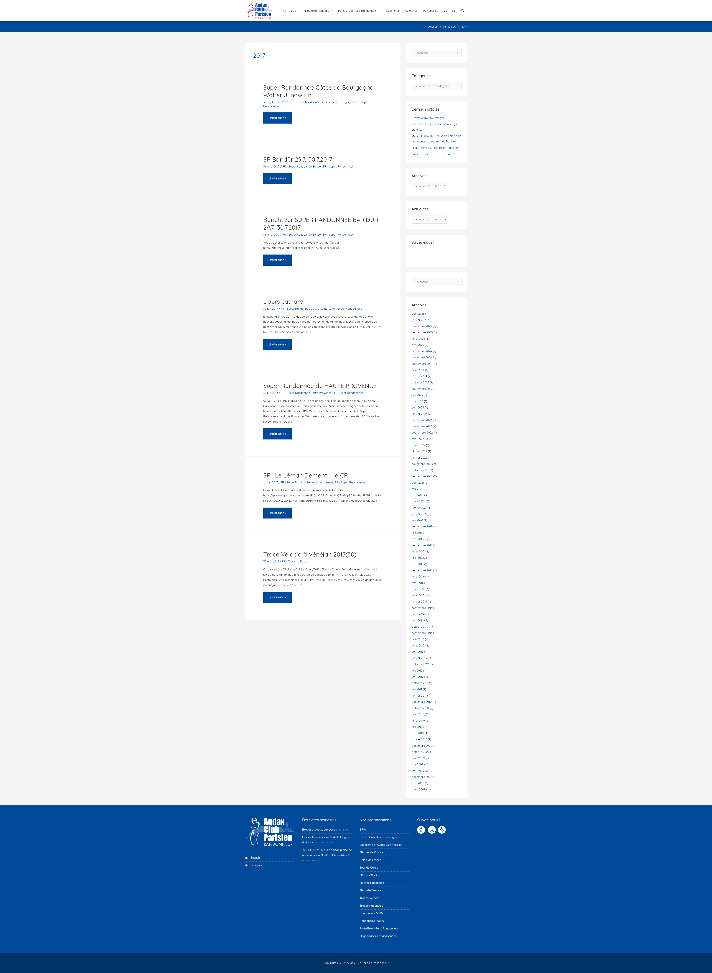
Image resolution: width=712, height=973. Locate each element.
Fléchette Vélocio (371, 890)
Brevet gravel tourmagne (428, 118)
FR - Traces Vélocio (294, 561)
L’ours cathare (283, 301)
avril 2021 (417, 495)
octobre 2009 (420, 752)
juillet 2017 (418, 551)
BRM (363, 829)
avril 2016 (417, 583)
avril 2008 (418, 783)
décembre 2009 (422, 745)
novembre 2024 (422, 357)
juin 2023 (417, 395)
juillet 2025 (418, 338)
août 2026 (418, 313)
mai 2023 (417, 401)
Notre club (289, 10)
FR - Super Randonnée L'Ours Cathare (305, 308)
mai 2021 (417, 489)
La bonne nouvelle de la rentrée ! (433, 154)
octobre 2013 (420, 626)
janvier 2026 (419, 320)
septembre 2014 (422, 608)
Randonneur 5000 (371, 913)
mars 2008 (419, 789)
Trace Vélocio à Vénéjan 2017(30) (310, 554)
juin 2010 (417, 726)
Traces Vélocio (369, 898)
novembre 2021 (421, 464)
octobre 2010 (420, 708)
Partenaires (430, 10)
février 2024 (419, 376)
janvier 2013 (419, 658)
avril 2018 (418, 539)
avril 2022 (418, 439)
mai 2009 (417, 764)
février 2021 (419, 507)
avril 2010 (418, 733)
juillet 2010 (418, 720)
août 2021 (418, 482)
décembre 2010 (422, 701)
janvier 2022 (419, 457)
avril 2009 (418, 770)
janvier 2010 (419, 739)
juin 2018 (417, 532)
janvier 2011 (419, 695)
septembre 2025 (422, 332)
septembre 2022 (422, 432)
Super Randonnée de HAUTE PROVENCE (319, 385)
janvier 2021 (419, 514)
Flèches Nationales (372, 883)
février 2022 (419, 451)
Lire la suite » (277, 120)
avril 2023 (418, 407)
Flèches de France (371, 852)
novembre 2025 (422, 326)
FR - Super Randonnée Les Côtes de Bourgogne (322, 102)
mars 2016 (418, 589)
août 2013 (418, 639)
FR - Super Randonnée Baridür (302, 166)
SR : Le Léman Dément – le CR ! (307, 475)
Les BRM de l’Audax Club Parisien (381, 844)
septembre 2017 (422, 545)
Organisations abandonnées (378, 936)
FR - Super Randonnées (338, 166)
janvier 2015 (419, 601)
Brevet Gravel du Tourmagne (378, 837)
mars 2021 (418, 501)
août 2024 (418, 370)
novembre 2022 (422, 426)
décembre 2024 (422, 351)
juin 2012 (417, 670)
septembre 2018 (422, 526)
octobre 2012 (420, 664)
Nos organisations (317, 10)
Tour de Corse (369, 867)
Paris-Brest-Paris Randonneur (357, 10)
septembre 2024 (422, 363)
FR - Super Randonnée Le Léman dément (307, 482)
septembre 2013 (422, 633)
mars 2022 (418, 445)
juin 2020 (417, 520)
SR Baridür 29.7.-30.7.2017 (297, 159)
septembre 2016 (422, 570)
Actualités (411, 10)
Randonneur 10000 (372, 921)
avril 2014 (417, 620)
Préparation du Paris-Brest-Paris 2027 (436, 148)
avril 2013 (417, 651)
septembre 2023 (422, 388)
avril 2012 (417, 676)
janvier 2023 (419, 414)
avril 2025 (418, 345)
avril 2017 (417, 564)
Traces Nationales (371, 905)
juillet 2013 (418, 645)
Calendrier (392, 10)
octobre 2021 (420, 470)
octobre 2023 (420, 382)
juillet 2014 (418, 614)
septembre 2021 (422, 476)
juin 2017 (417, 557)
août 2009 (418, 758)
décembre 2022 (422, 420)
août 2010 (418, 714)
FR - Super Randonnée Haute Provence (306, 393)
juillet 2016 (418, 576)
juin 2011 (417, 689)
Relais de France (370, 860)
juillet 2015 (418, 595)
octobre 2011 (420, 683)
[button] (462, 11)
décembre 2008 (422, 777)
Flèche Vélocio (369, 875)
